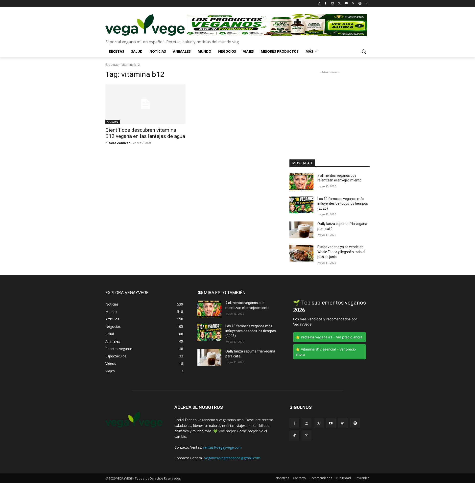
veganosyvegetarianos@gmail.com (232, 458)
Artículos (112, 121)
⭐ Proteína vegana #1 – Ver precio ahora (329, 337)
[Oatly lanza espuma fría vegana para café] (301, 229)
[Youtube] (346, 3)
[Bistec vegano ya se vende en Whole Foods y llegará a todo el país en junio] (301, 253)
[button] (364, 51)
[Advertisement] (329, 106)
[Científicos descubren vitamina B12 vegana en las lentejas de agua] (145, 104)
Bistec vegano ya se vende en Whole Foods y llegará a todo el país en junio (341, 252)
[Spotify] (360, 3)
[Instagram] (332, 3)
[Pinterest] (353, 3)
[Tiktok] (319, 3)
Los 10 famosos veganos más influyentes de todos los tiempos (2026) (342, 203)
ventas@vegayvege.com (222, 447)
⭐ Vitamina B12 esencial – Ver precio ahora (326, 351)
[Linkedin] (367, 3)
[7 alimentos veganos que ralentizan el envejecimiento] (301, 181)
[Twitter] (339, 3)
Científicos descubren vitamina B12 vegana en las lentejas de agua (145, 133)
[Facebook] (325, 3)
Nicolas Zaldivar (117, 143)
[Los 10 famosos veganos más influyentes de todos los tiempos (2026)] (301, 205)
